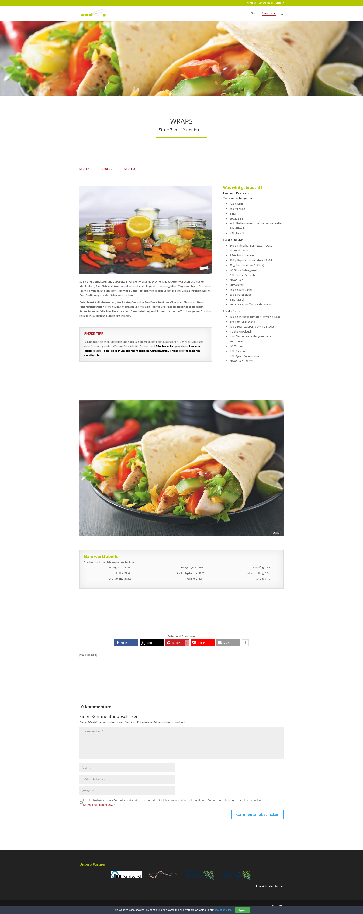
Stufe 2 (107, 169)
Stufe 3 (129, 169)
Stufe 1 (84, 169)
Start (254, 13)
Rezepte (267, 13)
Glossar (279, 3)
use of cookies (223, 909)
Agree (242, 910)
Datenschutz (265, 3)
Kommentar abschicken (257, 814)
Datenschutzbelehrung (97, 805)
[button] (126, 642)
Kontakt (251, 3)
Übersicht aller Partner (270, 886)
